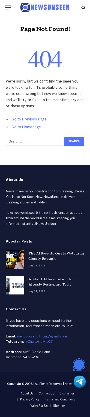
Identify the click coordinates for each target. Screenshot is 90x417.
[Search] (83, 7)
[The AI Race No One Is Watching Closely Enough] (15, 259)
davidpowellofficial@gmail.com (42, 336)
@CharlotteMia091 (39, 341)
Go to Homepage (26, 127)
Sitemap (59, 405)
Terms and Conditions (60, 399)
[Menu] (8, 7)
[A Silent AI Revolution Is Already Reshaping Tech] (15, 285)
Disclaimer (67, 393)
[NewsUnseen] (45, 7)
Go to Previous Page (29, 119)
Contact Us (46, 393)
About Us (27, 393)
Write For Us (39, 405)
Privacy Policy (29, 399)
